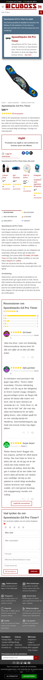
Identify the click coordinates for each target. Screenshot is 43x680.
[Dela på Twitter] (27, 153)
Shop (4, 103)
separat (9, 261)
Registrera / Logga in (32, 641)
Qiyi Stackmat (16, 176)
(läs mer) (28, 55)
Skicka (34, 571)
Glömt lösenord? (34, 645)
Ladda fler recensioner (21, 503)
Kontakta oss (6, 647)
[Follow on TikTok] (21, 663)
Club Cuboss (33, 650)
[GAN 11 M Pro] (27, 168)
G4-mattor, (35, 255)
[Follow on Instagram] (17, 663)
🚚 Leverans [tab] (26, 216)
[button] (3, 6)
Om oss (17, 640)
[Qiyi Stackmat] (16, 168)
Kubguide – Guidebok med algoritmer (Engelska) (38, 180)
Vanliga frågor (7, 640)
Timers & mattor (27, 103)
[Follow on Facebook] (14, 663)
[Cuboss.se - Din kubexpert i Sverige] (21, 7)
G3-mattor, (27, 255)
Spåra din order (7, 645)
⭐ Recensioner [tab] (28, 212)
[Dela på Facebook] (23, 153)
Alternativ (12, 676)
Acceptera (29, 676)
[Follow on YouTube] (25, 663)
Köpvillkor (18, 645)
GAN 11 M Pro (26, 176)
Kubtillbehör (13, 103)
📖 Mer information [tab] (9, 216)
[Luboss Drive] (6, 168)
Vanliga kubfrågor (8, 642)
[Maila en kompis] (31, 153)
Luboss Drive (5, 176)
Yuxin (4, 258)
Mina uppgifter (33, 647)
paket (18, 261)
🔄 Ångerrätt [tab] (7, 221)
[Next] (41, 183)
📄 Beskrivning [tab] (7, 212)
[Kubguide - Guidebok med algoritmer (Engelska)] (37, 168)
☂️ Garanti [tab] (26, 221)
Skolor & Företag (21, 647)
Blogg (17, 642)
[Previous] (1, 183)
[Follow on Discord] (29, 663)
